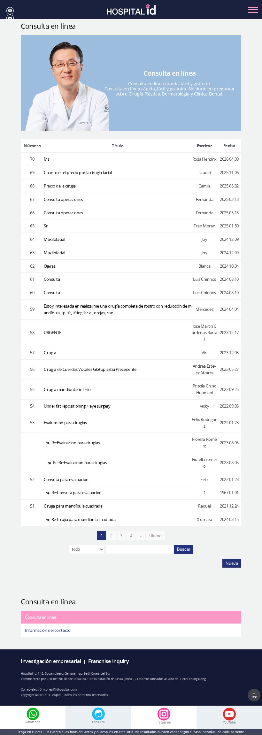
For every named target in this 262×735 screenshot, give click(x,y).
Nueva (232, 563)
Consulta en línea (40, 617)
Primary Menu (253, 9)
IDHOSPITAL (131, 11)
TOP (254, 697)
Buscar (183, 549)
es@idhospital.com (63, 689)
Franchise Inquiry (108, 661)
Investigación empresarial (51, 661)
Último (155, 536)
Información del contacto (48, 630)
